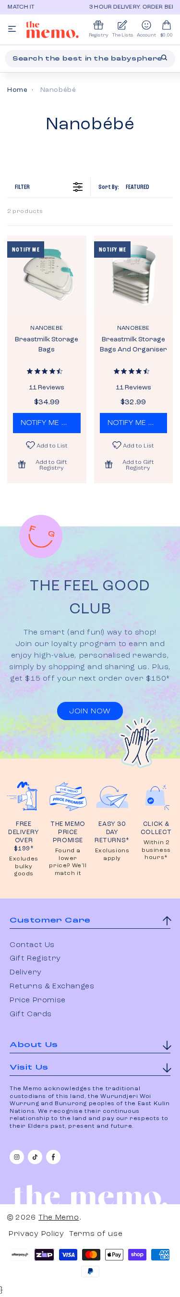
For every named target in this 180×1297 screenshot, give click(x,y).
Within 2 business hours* (156, 850)
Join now (90, 711)
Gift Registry (35, 958)
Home (17, 90)
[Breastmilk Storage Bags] (46, 275)
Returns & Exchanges (52, 986)
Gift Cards (31, 1014)
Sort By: (123, 187)
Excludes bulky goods (23, 866)
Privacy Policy (36, 1234)
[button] (47, 464)
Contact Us (32, 945)
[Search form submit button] (164, 57)
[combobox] (90, 58)
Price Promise (38, 1000)
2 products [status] (25, 211)
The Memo (58, 1218)
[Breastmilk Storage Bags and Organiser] (133, 275)
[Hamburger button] (12, 29)
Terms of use (95, 1234)
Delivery (26, 972)
